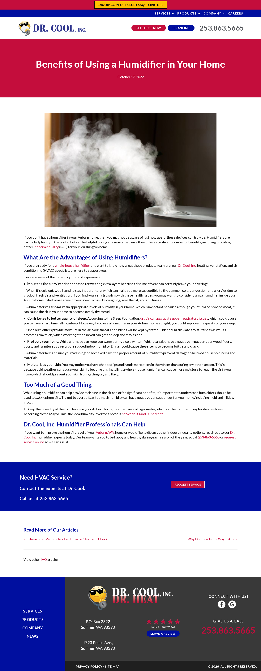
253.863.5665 (54, 498)
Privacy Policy (89, 666)
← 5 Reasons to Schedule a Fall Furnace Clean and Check (66, 539)
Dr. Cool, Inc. (187, 265)
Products (187, 13)
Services (162, 13)
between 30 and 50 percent (142, 414)
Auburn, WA (105, 432)
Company (212, 13)
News (33, 636)
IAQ (44, 559)
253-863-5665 (209, 437)
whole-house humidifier (72, 265)
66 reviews (168, 626)
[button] (173, 13)
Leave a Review (163, 633)
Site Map (112, 666)
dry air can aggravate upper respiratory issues (174, 318)
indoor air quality (46, 247)
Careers (235, 13)
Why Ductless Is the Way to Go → (212, 539)
